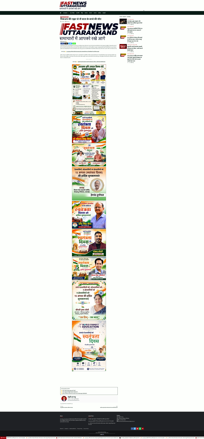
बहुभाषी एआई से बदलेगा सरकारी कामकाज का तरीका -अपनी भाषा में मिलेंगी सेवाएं (135, 48)
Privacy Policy (79, 428)
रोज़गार (90, 13)
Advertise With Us (72, 428)
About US (61, 428)
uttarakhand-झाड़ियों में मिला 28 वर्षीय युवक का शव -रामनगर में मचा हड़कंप (134, 30)
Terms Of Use (86, 428)
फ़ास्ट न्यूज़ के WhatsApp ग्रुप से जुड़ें (68, 390)
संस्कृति (104, 13)
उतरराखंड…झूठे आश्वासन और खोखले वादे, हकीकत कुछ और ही (134, 22)
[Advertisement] (89, 379)
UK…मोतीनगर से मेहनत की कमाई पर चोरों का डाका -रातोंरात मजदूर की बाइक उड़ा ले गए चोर (134, 39)
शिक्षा (82, 13)
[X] (66, 43)
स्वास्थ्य (86, 13)
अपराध (95, 13)
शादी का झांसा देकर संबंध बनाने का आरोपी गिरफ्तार (109, 407)
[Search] (143, 11)
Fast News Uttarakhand (103, 432)
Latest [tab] (121, 17)
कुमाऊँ (133, 19)
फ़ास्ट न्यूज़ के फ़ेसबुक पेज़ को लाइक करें (70, 392)
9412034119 (85, 393)
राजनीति (77, 13)
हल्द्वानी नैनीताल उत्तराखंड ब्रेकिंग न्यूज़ (67, 403)
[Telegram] (70, 43)
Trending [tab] (128, 17)
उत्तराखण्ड (65, 13)
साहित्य (99, 13)
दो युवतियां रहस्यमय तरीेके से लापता (66, 407)
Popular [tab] (124, 17)
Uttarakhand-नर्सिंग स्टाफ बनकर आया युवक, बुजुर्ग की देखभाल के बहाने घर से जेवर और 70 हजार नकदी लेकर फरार (135, 58)
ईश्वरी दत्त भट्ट (67, 21)
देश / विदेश (72, 13)
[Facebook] (62, 43)
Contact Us (66, 428)
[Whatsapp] (74, 43)
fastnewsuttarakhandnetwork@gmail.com (127, 421)
